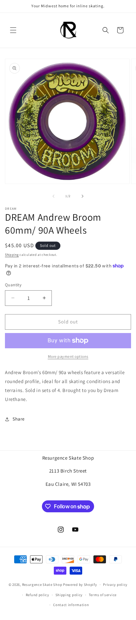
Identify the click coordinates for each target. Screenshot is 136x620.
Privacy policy (115, 584)
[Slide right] (82, 196)
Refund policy (37, 594)
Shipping (12, 255)
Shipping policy (69, 594)
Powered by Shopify (80, 584)
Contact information (71, 604)
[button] (13, 30)
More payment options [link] (68, 356)
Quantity (13, 285)
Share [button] (19, 419)
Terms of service (103, 594)
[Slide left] (53, 196)
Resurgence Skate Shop (42, 584)
